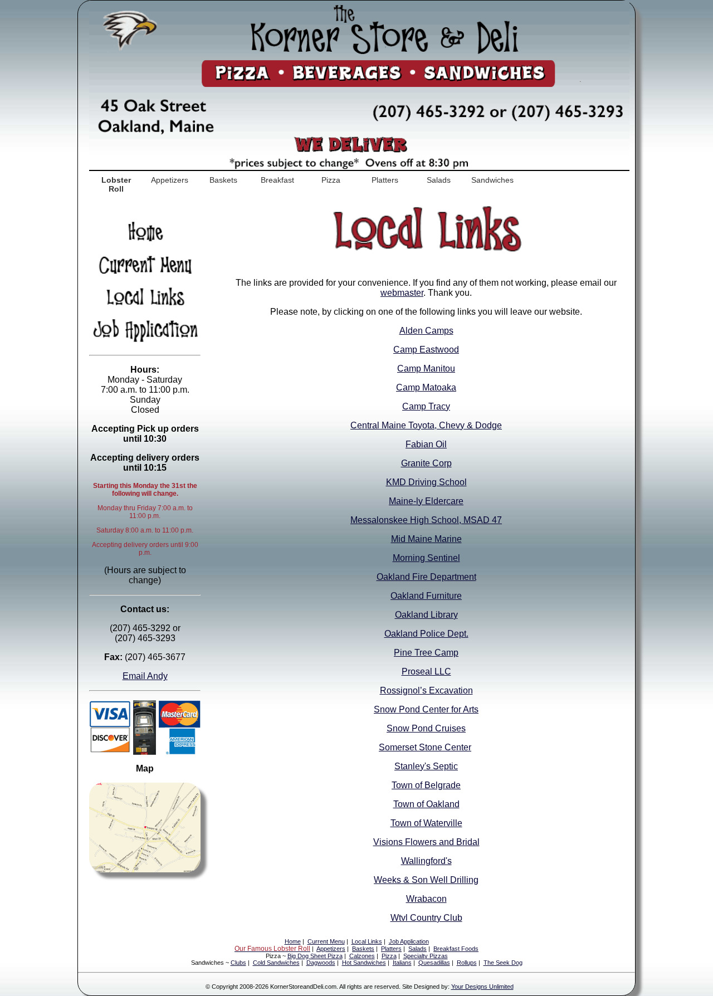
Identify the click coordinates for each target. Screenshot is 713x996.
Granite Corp (426, 463)
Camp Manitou (426, 368)
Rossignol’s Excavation (426, 690)
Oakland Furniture (426, 595)
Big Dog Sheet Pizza (315, 956)
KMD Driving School (426, 482)
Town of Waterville (426, 823)
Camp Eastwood (426, 349)
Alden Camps (426, 330)
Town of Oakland (426, 804)
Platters (385, 179)
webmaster (401, 292)
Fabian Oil (426, 444)
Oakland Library (426, 614)
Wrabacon (426, 899)
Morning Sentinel (426, 558)
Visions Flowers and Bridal (426, 842)
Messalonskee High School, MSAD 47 (426, 520)
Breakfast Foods (455, 948)
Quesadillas (434, 962)
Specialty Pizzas (425, 956)
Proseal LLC (426, 671)
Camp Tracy (426, 406)
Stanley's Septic (426, 766)
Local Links (366, 941)
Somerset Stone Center (425, 747)
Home (293, 941)
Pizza (330, 179)
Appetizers (169, 179)
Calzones (362, 956)
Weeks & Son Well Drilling (426, 880)
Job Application (409, 941)
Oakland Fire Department (426, 577)
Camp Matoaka (426, 387)
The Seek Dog (503, 962)
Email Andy (145, 676)
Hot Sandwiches (364, 962)
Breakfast (277, 179)
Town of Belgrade (426, 785)
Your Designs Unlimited (482, 986)
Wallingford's (426, 861)
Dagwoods (320, 962)
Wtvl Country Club (426, 917)
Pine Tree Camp (426, 652)
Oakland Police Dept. (426, 633)
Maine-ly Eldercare (426, 501)
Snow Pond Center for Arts (426, 709)
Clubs (238, 962)
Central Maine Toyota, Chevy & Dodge (426, 425)
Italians (402, 962)
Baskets (223, 179)
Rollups (467, 962)
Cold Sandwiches (276, 962)
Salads (439, 179)
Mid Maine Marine (426, 539)
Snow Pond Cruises (426, 728)
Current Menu (326, 941)
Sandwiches (492, 179)
